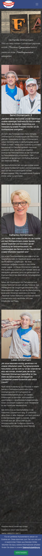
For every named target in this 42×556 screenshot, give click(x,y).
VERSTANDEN (21, 553)
